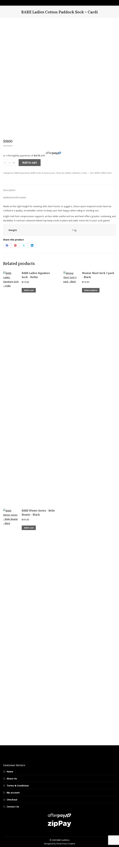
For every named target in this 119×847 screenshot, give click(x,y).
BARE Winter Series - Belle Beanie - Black (38, 512)
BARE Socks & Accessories (43, 172)
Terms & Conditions (18, 785)
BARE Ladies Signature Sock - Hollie (36, 275)
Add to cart (29, 162)
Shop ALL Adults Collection (68, 172)
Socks (84, 172)
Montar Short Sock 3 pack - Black (98, 275)
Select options (90, 290)
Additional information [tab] (14, 197)
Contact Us (13, 806)
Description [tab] (9, 190)
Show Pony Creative (65, 843)
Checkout (12, 799)
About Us (12, 778)
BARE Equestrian (22, 172)
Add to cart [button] (29, 290)
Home (10, 771)
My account (13, 792)
